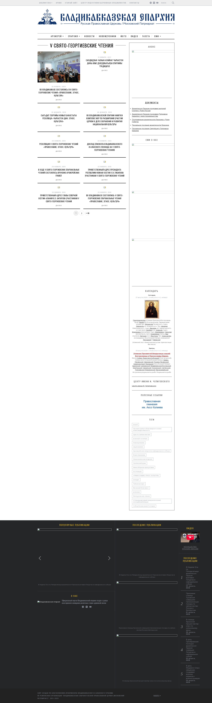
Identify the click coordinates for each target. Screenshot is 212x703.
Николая (168, 332)
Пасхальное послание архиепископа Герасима (150, 125)
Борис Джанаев (139, 455)
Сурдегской (166, 368)
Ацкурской (136, 366)
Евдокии (143, 336)
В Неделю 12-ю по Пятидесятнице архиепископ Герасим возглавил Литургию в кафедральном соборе (74, 584)
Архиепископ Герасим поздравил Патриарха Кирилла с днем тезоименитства (149, 115)
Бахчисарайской (162, 370)
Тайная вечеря (138, 484)
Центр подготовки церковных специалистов (103, 3)
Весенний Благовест (141, 488)
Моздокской (137, 368)
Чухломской (156, 368)
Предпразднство (139, 320)
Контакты (134, 3)
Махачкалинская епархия (142, 459)
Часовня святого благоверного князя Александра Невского (147, 429)
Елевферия (155, 334)
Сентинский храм (139, 463)
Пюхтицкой (149, 364)
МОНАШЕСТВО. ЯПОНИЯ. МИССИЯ (190, 548)
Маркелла (140, 326)
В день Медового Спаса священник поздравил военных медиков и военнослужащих (193, 672)
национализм (138, 447)
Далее (59, 99)
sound (135, 424)
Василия (153, 328)
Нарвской (156, 340)
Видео (134, 36)
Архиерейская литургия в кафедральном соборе (151, 451)
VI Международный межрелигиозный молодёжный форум (147, 501)
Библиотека (45, 3)
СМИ (156, 36)
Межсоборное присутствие (143, 467)
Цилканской (145, 366)
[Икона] (152, 319)
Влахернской (150, 370)
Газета (146, 36)
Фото (124, 36)
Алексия (159, 330)
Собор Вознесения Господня (144, 506)
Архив (59, 3)
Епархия (73, 36)
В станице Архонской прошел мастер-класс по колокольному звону (147, 681)
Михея (141, 322)
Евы (166, 334)
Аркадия (164, 326)
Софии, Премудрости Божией (148, 358)
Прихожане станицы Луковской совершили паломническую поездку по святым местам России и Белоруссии (192, 601)
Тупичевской (140, 370)
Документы (152, 102)
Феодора (154, 336)
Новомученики (107, 36)
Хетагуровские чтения (141, 496)
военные (136, 492)
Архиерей (56, 36)
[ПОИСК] (173, 3)
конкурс (136, 480)
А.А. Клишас (137, 471)
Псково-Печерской (161, 362)
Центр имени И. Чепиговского (144, 386)
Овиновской (148, 362)
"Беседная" (147, 340)
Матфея (149, 330)
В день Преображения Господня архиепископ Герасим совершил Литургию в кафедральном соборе (192, 648)
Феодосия (149, 324)
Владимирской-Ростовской (161, 366)
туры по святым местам (141, 434)
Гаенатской (147, 368)
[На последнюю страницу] (87, 213)
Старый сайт (71, 3)
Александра (166, 336)
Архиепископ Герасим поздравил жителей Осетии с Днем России (149, 110)
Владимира (136, 332)
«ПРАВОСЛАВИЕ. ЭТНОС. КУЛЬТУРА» (146, 475)
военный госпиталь (140, 438)
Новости (89, 36)
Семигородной (139, 364)
